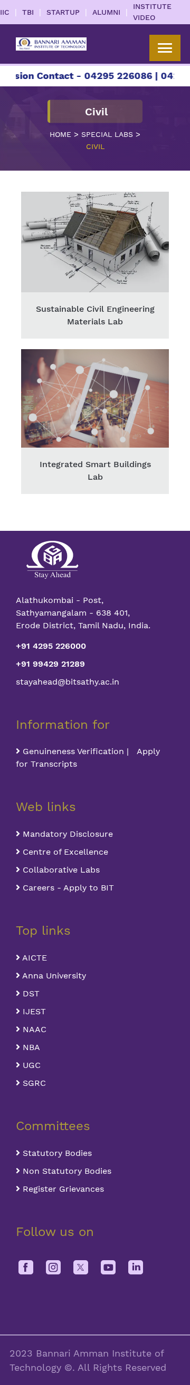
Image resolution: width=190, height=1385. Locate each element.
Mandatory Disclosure (66, 834)
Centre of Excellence (64, 852)
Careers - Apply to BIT (67, 888)
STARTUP (63, 12)
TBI (28, 12)
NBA (30, 1047)
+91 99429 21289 (50, 664)
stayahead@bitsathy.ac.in (67, 682)
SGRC (33, 1083)
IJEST (33, 1011)
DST (30, 993)
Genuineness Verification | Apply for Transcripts (88, 757)
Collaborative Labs (60, 870)
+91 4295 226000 (51, 646)
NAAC (33, 1029)
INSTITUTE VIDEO (152, 12)
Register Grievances (62, 1189)
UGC (30, 1065)
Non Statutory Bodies (65, 1171)
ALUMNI (106, 12)
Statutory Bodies (56, 1153)
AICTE (33, 958)
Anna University (53, 976)
